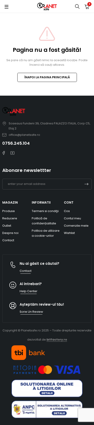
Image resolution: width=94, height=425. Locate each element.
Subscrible (86, 184)
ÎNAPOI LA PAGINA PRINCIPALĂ (47, 77)
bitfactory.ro (57, 339)
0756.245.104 (16, 143)
